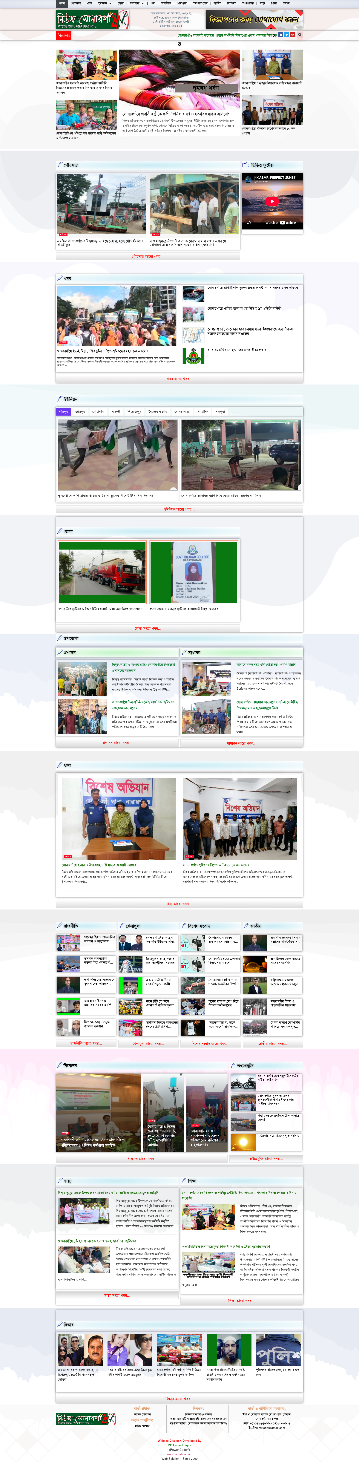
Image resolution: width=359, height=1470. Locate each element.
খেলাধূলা (133, 931)
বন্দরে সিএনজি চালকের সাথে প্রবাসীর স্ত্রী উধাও (86, 609)
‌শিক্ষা (192, 1186)
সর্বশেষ (63, 234)
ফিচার (69, 1329)
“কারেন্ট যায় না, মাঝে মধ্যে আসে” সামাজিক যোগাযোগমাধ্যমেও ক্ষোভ (223, 1031)
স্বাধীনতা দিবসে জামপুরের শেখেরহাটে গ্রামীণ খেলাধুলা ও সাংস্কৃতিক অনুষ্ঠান (162, 1033)
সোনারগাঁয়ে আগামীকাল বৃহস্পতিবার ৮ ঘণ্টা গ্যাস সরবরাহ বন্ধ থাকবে (253, 287)
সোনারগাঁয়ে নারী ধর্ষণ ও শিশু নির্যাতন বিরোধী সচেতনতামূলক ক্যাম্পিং (278, 1377)
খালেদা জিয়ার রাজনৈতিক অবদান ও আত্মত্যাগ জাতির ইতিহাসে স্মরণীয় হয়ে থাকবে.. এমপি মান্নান (99, 948)
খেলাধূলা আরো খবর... (148, 1048)
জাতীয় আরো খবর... (272, 1048)
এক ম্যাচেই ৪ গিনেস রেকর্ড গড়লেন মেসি (158, 986)
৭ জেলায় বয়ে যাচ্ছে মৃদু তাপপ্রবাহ (278, 1140)
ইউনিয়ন (70, 399)
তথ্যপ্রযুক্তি (245, 1070)
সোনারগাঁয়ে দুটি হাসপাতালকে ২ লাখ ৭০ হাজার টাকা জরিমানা (97, 1246)
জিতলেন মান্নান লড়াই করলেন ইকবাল (97, 1029)
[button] (274, 35)
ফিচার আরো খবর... (179, 1403)
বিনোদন (70, 1070)
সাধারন (194, 657)
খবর (67, 278)
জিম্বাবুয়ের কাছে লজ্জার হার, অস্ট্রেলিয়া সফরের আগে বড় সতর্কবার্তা (160, 967)
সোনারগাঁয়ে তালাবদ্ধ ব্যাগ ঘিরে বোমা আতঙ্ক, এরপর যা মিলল (221, 495)
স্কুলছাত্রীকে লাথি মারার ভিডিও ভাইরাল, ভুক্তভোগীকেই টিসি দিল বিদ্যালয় (106, 495)
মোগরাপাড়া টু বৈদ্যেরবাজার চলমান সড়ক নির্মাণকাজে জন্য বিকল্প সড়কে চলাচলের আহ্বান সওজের (250, 331)
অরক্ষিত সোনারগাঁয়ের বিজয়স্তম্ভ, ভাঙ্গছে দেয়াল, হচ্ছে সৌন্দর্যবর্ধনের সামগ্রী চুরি (100, 243)
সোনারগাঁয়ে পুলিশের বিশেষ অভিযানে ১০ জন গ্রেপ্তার (216, 869)
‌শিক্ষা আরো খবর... (241, 1305)
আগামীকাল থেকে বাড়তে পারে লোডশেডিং (285, 965)
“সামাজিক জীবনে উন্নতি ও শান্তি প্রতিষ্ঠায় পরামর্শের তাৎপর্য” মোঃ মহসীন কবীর (77, 1379)
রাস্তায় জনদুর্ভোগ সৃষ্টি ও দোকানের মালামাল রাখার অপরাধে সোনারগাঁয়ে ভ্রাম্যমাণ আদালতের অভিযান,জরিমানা (188, 243)
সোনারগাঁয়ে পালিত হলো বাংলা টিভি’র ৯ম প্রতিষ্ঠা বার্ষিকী (244, 308)
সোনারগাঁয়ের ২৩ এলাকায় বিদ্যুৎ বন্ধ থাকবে (224, 965)
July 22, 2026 (95, 1156)
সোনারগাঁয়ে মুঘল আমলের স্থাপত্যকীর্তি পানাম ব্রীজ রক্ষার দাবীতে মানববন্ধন (276, 1104)
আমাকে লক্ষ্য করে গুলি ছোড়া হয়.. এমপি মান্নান (266, 669)
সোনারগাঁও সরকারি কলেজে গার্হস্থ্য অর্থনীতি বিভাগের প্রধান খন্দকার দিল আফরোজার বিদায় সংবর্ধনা (84, 88)
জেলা (68, 531)
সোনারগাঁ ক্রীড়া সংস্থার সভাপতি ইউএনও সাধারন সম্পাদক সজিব (161, 946)
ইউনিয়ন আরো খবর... (179, 509)
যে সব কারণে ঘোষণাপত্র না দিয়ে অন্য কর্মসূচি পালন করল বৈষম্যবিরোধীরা (285, 1033)
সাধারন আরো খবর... (242, 748)
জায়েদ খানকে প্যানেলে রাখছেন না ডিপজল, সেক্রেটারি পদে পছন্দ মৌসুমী (177, 1379)
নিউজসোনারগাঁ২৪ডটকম (73, 1156)
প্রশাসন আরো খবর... (117, 747)
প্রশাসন (70, 657)
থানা (67, 770)
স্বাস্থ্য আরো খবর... (117, 1300)
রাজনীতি (71, 930)
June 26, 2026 (199, 1156)
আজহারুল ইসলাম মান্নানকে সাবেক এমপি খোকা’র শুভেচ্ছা (97, 1009)
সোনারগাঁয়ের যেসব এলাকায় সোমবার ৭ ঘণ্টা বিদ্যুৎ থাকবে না (223, 946)
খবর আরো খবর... (180, 378)
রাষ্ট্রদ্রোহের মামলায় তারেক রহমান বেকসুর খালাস (284, 988)
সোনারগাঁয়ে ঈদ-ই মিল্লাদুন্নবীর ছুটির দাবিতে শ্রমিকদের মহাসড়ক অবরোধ (102, 351)
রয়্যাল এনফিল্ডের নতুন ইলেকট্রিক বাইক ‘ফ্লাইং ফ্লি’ (278, 1082)
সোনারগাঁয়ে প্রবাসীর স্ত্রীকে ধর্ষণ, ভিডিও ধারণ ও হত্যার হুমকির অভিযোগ (121, 35)
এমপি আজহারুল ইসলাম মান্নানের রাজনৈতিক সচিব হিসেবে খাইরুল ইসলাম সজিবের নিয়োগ (286, 948)
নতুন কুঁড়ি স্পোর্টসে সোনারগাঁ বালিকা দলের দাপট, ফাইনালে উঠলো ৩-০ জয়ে (160, 1012)
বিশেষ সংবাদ (199, 931)
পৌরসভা (71, 165)
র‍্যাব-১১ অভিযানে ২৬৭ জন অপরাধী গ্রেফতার (237, 349)
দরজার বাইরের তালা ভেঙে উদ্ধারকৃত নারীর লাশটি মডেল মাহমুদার (229, 1377)
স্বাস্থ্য (68, 1186)
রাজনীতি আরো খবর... (86, 1047)
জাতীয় (255, 931)
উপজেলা (71, 643)
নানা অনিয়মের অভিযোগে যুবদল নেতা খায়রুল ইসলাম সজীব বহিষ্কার (99, 988)
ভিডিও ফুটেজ (262, 165)
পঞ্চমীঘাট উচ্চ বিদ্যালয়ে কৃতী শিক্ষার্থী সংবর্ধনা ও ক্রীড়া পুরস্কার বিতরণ (226, 1251)
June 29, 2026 (156, 1156)
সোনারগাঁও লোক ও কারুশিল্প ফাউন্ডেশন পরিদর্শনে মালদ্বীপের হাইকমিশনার (205, 1142)
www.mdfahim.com (179, 1459)
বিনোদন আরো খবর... (142, 1163)
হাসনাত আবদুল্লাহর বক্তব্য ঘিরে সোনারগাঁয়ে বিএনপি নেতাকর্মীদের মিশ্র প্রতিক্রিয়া (100, 969)
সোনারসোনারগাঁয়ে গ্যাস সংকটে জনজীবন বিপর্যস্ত (223, 986)
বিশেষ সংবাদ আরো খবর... (211, 1048)
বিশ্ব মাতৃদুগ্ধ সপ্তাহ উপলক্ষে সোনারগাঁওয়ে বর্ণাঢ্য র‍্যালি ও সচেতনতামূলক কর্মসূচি (108, 1197)
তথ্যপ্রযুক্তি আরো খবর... (266, 1163)
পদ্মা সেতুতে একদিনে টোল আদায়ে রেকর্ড (279, 1122)
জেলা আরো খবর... (148, 633)
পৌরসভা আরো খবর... (148, 256)
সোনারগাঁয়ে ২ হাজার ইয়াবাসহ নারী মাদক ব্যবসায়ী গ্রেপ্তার (99, 869)
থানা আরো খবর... (179, 908)
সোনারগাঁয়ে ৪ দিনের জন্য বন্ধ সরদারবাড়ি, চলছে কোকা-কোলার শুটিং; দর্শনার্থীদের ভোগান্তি (162, 1140)
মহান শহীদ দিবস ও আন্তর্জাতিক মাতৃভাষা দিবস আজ (283, 1010)
